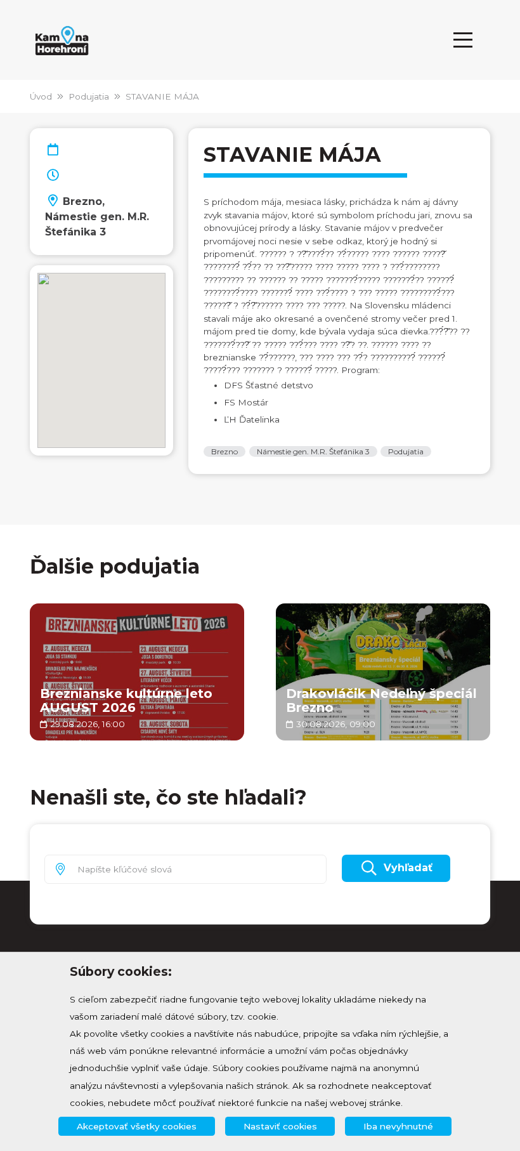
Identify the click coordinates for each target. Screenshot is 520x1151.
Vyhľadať (408, 868)
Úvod (41, 96)
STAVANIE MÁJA (162, 96)
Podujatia (88, 96)
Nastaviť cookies (280, 1126)
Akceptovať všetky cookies (137, 1126)
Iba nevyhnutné (398, 1126)
